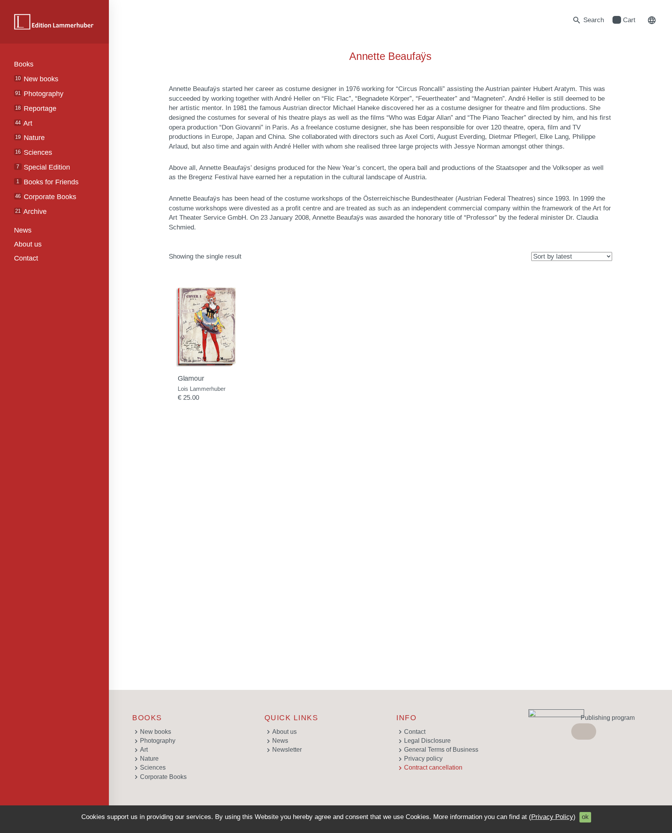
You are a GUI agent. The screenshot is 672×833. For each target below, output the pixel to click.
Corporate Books (45, 197)
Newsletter (287, 749)
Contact (26, 258)
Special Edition (43, 167)
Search (588, 20)
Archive (31, 211)
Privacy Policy (552, 817)
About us (28, 244)
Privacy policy (423, 758)
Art (23, 123)
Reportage (35, 108)
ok (585, 817)
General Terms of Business (441, 749)
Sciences (33, 152)
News (23, 230)
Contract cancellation (433, 767)
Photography (39, 94)
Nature (30, 138)
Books (23, 64)
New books (36, 79)
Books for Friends (47, 182)
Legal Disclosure (427, 740)
